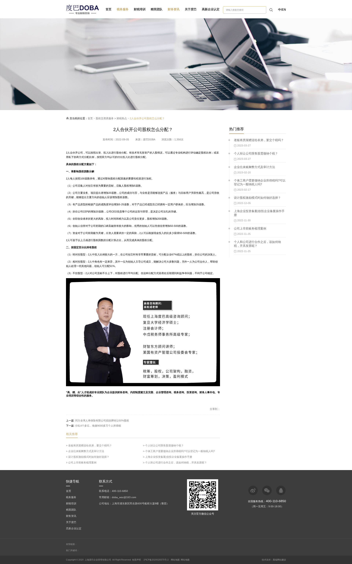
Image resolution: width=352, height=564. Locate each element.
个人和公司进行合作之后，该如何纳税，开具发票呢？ (175, 462)
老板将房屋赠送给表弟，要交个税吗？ (89, 445)
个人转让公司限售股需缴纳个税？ (163, 445)
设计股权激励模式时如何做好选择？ (87, 456)
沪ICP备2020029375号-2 (156, 559)
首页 (108, 9)
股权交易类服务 (105, 118)
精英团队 (156, 9)
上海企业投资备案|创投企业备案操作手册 (167, 456)
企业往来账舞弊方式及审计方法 (85, 451)
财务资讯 (173, 9)
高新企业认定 (210, 9)
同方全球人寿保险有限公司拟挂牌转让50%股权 (102, 420)
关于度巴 (191, 9)
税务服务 (123, 9)
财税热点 (122, 118)
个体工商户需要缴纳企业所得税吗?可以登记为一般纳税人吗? (179, 451)
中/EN (282, 9)
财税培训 (140, 9)
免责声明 (136, 559)
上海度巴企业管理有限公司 (98, 559)
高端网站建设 (279, 559)
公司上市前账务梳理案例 (81, 462)
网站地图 (175, 559)
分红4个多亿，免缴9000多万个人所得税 (98, 425)
